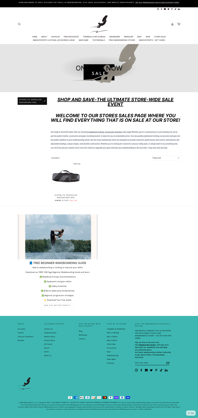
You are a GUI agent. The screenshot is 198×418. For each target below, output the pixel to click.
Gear (109, 352)
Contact (21, 333)
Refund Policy (49, 336)
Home (46, 352)
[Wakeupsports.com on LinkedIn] (166, 370)
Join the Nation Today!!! (57, 305)
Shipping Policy (50, 333)
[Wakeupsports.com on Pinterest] (156, 370)
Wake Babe (111, 359)
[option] (99, 2)
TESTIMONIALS (98, 40)
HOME (34, 37)
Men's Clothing (113, 333)
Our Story (21, 329)
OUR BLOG (55, 37)
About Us (47, 355)
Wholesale (83, 335)
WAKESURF (128, 37)
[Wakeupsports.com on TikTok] (161, 370)
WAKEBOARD (114, 37)
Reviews (21, 340)
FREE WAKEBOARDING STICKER (122, 40)
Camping (110, 363)
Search (47, 348)
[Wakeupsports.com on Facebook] (141, 370)
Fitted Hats (111, 344)
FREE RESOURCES (71, 37)
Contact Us (48, 329)
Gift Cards (48, 344)
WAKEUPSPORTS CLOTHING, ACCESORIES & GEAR (54, 40)
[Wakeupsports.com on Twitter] (151, 370)
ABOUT (44, 37)
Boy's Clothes (112, 336)
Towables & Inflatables (116, 329)
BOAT (139, 37)
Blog (80, 331)
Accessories (111, 348)
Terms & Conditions (26, 336)
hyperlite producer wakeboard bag (30, 101)
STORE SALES (160, 37)
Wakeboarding (113, 355)
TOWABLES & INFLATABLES (94, 37)
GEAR (148, 37)
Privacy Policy (49, 340)
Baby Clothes (112, 340)
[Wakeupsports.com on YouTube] (146, 370)
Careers (82, 339)
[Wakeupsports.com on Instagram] (136, 370)
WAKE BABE (83, 40)
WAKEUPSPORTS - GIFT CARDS (152, 40)
